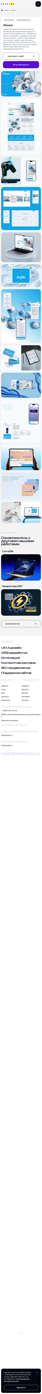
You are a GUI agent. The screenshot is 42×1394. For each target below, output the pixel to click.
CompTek (7, 551)
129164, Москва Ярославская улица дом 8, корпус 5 (21, 715)
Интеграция (10, 657)
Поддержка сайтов (16, 673)
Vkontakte (26, 696)
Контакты (5, 696)
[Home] (2, 10)
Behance (25, 689)
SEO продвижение (15, 668)
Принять (21, 1387)
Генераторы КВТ (12, 586)
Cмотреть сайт (16, 56)
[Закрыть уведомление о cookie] (37, 1372)
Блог (3, 693)
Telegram (25, 686)
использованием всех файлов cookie (16, 1380)
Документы (5, 700)
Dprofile (25, 693)
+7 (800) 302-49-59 (9, 711)
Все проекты (13, 624)
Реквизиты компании (9, 720)
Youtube (25, 700)
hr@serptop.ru (7, 745)
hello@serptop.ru (20, 753)
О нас (3, 689)
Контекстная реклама (18, 662)
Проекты (7, 10)
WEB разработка (23, 20)
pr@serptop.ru (6, 735)
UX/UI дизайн (9, 20)
